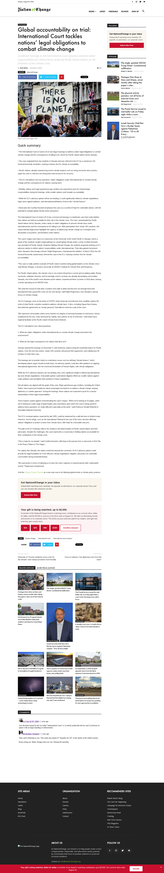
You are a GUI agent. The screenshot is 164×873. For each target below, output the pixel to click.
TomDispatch (112, 809)
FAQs (65, 809)
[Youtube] (144, 1)
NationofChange (32, 72)
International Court (44, 538)
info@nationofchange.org (70, 861)
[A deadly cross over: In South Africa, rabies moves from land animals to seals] (88, 612)
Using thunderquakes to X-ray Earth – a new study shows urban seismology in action (30, 700)
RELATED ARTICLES (26, 568)
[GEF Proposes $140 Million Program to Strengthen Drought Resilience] (31, 659)
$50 (45, 528)
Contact (66, 816)
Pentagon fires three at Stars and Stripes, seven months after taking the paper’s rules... (132, 81)
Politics (49, 585)
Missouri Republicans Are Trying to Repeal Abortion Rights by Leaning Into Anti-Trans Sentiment (59, 698)
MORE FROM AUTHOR (46, 568)
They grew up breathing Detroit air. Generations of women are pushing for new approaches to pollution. (87, 700)
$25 (35, 528)
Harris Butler (125, 88)
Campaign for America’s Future (119, 805)
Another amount (70, 528)
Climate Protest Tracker (34, 472)
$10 (25, 528)
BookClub (21, 812)
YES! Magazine (112, 823)
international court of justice (62, 538)
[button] (143, 11)
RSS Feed (21, 816)
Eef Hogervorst (126, 104)
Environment (22, 24)
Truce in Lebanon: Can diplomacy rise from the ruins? (83, 558)
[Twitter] (140, 1)
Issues (91, 11)
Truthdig (110, 816)
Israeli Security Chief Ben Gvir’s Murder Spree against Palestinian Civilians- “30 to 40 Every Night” (58, 646)
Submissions (67, 812)
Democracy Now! (114, 812)
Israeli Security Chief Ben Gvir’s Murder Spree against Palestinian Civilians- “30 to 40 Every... (132, 128)
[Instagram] (136, 1)
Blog (19, 809)
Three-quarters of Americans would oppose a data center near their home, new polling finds (59, 671)
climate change (30, 538)
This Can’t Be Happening (116, 802)
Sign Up (135, 11)
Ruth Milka (24, 68)
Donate (124, 11)
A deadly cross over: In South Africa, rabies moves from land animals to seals (88, 626)
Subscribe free (30, 495)
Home (20, 798)
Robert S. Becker (126, 71)
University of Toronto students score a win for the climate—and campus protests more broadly (37, 558)
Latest (102, 11)
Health (21, 614)
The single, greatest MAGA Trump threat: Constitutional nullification (133, 65)
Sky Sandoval (126, 117)
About (65, 798)
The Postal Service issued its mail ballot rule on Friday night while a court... (133, 111)
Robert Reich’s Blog (114, 798)
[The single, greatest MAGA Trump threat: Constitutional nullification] (60, 579)
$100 (55, 528)
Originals (113, 11)
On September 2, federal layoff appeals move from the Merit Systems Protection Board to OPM (87, 671)
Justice (21, 589)
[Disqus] (59, 747)
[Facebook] (132, 1)
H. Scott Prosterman (128, 137)
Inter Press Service (114, 820)
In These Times (113, 827)
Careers (66, 805)
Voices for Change (52, 641)
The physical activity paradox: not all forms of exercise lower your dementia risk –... (132, 97)
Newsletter (22, 802)
